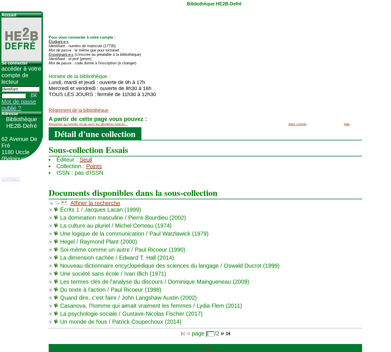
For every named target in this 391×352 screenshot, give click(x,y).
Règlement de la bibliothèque (78, 110)
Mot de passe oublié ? (18, 104)
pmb (208, 348)
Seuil (86, 159)
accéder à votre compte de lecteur (21, 75)
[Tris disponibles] (64, 203)
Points (94, 166)
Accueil (8, 15)
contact (10, 178)
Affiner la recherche (95, 203)
